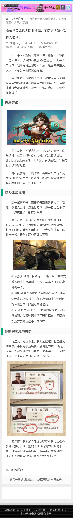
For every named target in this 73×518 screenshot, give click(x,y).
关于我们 (26, 510)
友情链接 (40, 510)
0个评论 (48, 47)
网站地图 (55, 510)
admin (32, 43)
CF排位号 (17, 18)
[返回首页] (7, 18)
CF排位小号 (44, 513)
